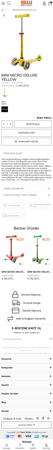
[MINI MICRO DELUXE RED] (13, 251)
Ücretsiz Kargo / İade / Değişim (20, 195)
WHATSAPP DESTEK (28, 141)
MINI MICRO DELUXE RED (13, 271)
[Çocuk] (7, 10)
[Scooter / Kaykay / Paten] (10, 10)
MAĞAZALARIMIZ (25, 425)
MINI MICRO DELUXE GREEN (39, 271)
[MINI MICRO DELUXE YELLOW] (5, 93)
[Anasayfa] (4, 10)
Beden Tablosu (44, 117)
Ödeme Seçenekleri (14, 188)
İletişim (29, 418)
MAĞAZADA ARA (26, 133)
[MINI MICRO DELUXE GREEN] (39, 251)
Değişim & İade (12, 418)
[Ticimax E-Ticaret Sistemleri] (26, 442)
